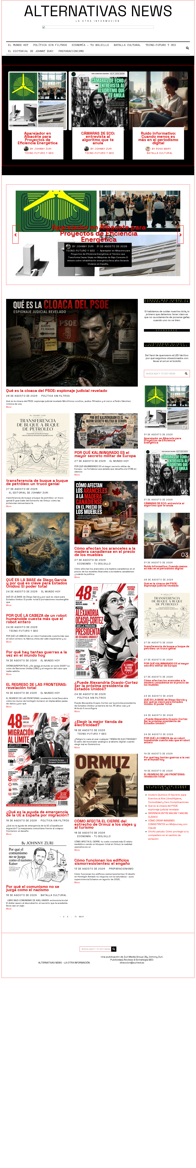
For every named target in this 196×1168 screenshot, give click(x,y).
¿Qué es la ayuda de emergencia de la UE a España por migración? (37, 813)
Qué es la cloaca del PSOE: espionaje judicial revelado (56, 390)
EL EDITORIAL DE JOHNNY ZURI (31, 51)
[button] (186, 373)
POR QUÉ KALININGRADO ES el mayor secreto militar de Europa (105, 454)
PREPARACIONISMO (71, 51)
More (8, 407)
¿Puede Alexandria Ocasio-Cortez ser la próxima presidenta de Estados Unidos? (106, 685)
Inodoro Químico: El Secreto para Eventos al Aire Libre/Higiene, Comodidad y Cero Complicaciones (168, 798)
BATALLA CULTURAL (127, 45)
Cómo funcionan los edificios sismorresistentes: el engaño (102, 862)
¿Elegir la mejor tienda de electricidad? (98, 723)
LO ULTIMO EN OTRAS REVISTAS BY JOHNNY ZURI (166, 787)
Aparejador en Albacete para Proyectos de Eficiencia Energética (38, 138)
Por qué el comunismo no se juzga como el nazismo (32, 888)
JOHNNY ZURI (43, 148)
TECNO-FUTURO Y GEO (161, 45)
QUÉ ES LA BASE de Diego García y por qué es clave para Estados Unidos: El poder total (36, 583)
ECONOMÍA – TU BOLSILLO (90, 45)
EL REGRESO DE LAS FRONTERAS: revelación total (36, 686)
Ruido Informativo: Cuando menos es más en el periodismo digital (158, 138)
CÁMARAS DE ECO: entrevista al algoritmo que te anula (98, 138)
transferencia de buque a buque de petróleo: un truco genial (37, 482)
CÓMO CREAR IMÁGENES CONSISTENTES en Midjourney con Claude (167, 824)
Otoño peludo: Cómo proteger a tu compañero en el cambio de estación (168, 835)
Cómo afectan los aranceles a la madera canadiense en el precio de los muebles (104, 551)
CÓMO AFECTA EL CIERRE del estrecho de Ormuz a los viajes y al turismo (105, 824)
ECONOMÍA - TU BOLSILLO (94, 563)
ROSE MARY (163, 148)
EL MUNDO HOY (18, 45)
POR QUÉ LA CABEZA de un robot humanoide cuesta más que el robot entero (36, 618)
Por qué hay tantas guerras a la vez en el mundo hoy (36, 653)
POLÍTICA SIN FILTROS (50, 45)
